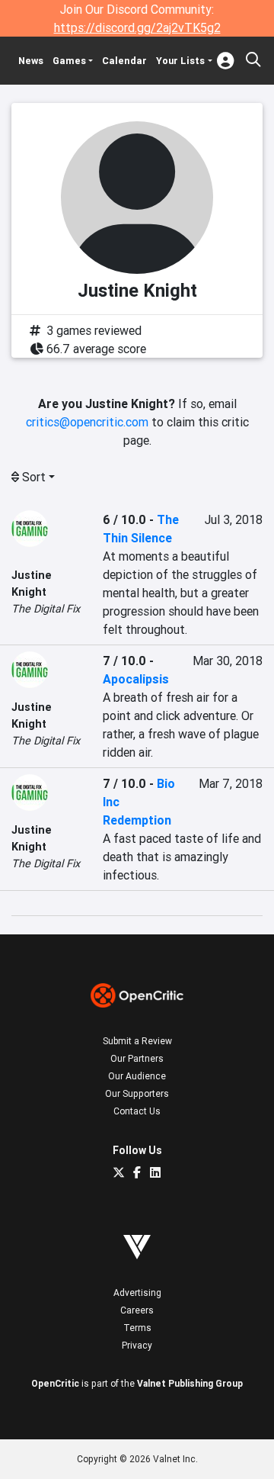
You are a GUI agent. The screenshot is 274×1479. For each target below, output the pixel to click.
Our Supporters (137, 1093)
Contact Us (137, 1111)
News (30, 60)
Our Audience (137, 1076)
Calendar (124, 60)
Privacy (137, 1345)
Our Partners (137, 1058)
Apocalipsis (136, 678)
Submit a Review (137, 1041)
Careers (137, 1310)
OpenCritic (55, 1383)
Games (69, 60)
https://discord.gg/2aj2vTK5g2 (137, 27)
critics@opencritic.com (87, 421)
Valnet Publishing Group (190, 1383)
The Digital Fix (45, 609)
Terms (137, 1327)
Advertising (137, 1292)
